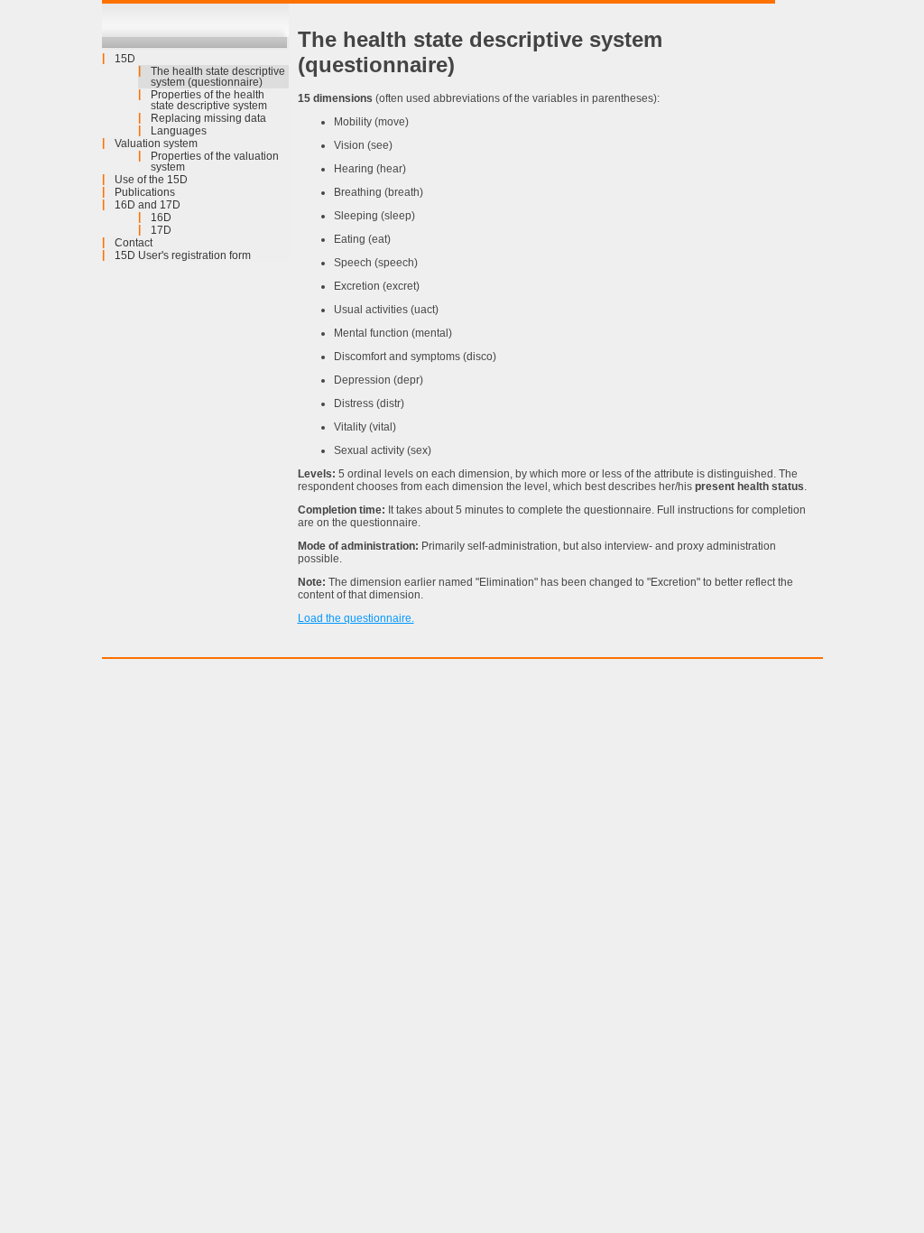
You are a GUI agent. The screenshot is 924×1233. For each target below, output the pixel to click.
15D (125, 58)
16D (161, 217)
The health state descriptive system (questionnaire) (218, 76)
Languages (179, 131)
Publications (145, 192)
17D (161, 230)
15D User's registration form (183, 255)
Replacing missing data (208, 118)
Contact (133, 242)
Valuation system (156, 143)
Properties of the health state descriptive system (209, 100)
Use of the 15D (151, 179)
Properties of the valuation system (215, 161)
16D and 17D (147, 205)
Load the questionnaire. (356, 618)
